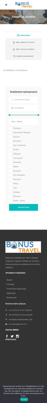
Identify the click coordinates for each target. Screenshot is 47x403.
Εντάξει (24, 399)
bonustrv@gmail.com (18, 324)
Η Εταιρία (10, 284)
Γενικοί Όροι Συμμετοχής (16, 289)
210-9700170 (14, 310)
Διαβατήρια (11, 293)
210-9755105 (27, 310)
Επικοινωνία (11, 298)
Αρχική (9, 280)
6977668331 (14, 315)
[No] (44, 393)
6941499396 (27, 315)
